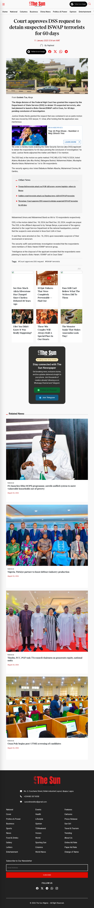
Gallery (9, 842)
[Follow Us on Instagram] (57, 888)
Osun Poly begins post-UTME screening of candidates (34, 744)
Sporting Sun (40, 842)
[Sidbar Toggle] (3, 4)
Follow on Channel (49, 390)
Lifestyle (39, 819)
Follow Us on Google (80, 4)
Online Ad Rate (71, 842)
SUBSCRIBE (47, 875)
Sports (9, 828)
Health (38, 814)
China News (45, 12)
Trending (68, 833)
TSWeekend (40, 828)
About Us (68, 838)
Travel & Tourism (72, 828)
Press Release (71, 819)
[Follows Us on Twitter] (55, 51)
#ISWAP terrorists (52, 261)
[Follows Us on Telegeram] (66, 51)
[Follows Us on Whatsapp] (60, 51)
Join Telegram (48, 397)
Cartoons (68, 814)
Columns (23, 12)
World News (40, 852)
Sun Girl (68, 823)
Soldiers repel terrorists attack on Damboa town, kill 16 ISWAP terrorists (46, 196)
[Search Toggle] (89, 3)
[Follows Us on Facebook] (49, 51)
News (8, 833)
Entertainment (85, 12)
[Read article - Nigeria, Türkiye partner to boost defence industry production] (47, 535)
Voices (38, 833)
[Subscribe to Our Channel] (47, 888)
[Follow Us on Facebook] (37, 888)
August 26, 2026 (13, 493)
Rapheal (50, 45)
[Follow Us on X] (42, 888)
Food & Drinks (12, 838)
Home (5, 12)
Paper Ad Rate (71, 847)
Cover (8, 814)
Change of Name (72, 852)
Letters (9, 847)
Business (34, 12)
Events (38, 809)
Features (68, 809)
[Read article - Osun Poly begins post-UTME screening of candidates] (47, 707)
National (13, 12)
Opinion (73, 12)
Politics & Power (60, 12)
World (37, 838)
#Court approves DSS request (31, 261)
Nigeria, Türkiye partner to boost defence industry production (38, 572)
